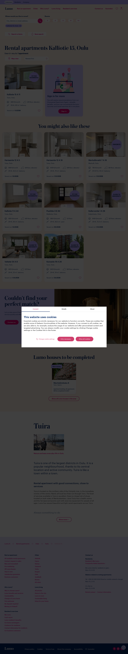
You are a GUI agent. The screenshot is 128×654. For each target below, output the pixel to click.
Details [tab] (64, 309)
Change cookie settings (46, 339)
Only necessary (66, 339)
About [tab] (92, 309)
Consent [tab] (35, 309)
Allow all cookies (84, 339)
